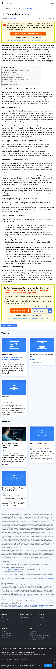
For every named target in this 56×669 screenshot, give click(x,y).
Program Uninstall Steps (11, 648)
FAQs (51, 533)
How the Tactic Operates (9, 72)
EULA (32, 40)
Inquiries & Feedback (6, 635)
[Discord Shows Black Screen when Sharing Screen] (14, 433)
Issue (4, 450)
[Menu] (53, 2)
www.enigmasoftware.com (13, 569)
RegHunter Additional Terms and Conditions (17, 649)
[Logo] (6, 3)
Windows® (32, 37)
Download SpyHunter (18, 310)
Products (4, 614)
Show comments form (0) (9, 325)
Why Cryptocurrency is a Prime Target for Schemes (17, 75)
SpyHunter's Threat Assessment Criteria (27, 648)
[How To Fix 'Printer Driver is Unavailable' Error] (14, 478)
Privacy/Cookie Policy (42, 40)
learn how (17, 547)
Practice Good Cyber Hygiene (11, 82)
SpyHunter (3, 617)
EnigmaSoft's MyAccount (21, 579)
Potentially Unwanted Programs (12, 357)
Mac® (39, 37)
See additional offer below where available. (19, 40)
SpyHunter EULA (33, 631)
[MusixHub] (14, 387)
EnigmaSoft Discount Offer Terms (37, 639)
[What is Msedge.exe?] (42, 433)
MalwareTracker (24, 619)
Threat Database (5, 8)
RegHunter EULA (33, 633)
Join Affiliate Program (6, 633)
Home (3, 648)
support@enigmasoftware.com (47, 578)
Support (41, 614)
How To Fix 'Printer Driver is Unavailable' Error (14, 489)
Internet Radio (8, 354)
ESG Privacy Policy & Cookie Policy (37, 637)
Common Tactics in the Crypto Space (13, 77)
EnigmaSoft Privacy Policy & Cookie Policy (39, 635)
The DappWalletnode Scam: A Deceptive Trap (15, 70)
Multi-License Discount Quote (38, 310)
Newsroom (3, 631)
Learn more (20, 666)
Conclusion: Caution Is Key (10, 84)
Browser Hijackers (13, 359)
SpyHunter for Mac (43, 619)
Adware (4, 359)
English (49, 2)
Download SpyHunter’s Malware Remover (26, 33)
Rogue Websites (16, 8)
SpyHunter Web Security (7, 619)
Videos (21, 621)
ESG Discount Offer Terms (35, 641)
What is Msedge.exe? (39, 443)
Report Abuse (4, 637)
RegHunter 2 (4, 621)
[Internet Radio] (14, 345)
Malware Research (26, 614)
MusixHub (6, 397)
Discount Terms (49, 546)
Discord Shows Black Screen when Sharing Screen (11, 445)
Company (4, 628)
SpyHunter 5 (42, 617)
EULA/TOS (31, 546)
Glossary (22, 624)
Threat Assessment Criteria (17, 606)
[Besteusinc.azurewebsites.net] (42, 345)
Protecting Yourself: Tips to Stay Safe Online (15, 79)
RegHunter (41, 624)
